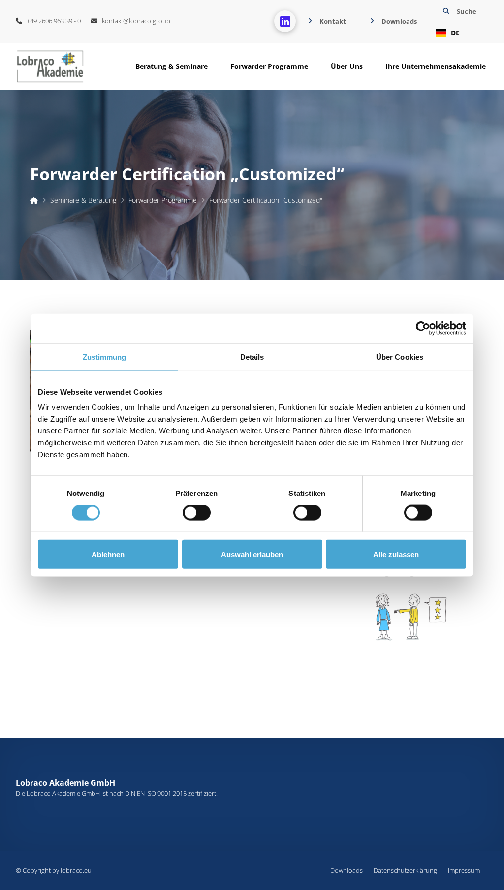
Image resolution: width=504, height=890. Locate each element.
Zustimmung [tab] (104, 356)
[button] (458, 21)
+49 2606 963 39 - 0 (51, 20)
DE (455, 32)
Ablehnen (108, 554)
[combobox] (458, 33)
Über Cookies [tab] (399, 356)
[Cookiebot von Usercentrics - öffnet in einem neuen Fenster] (423, 328)
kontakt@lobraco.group (133, 20)
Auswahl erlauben (252, 554)
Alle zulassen (396, 554)
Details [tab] (252, 356)
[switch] (197, 513)
